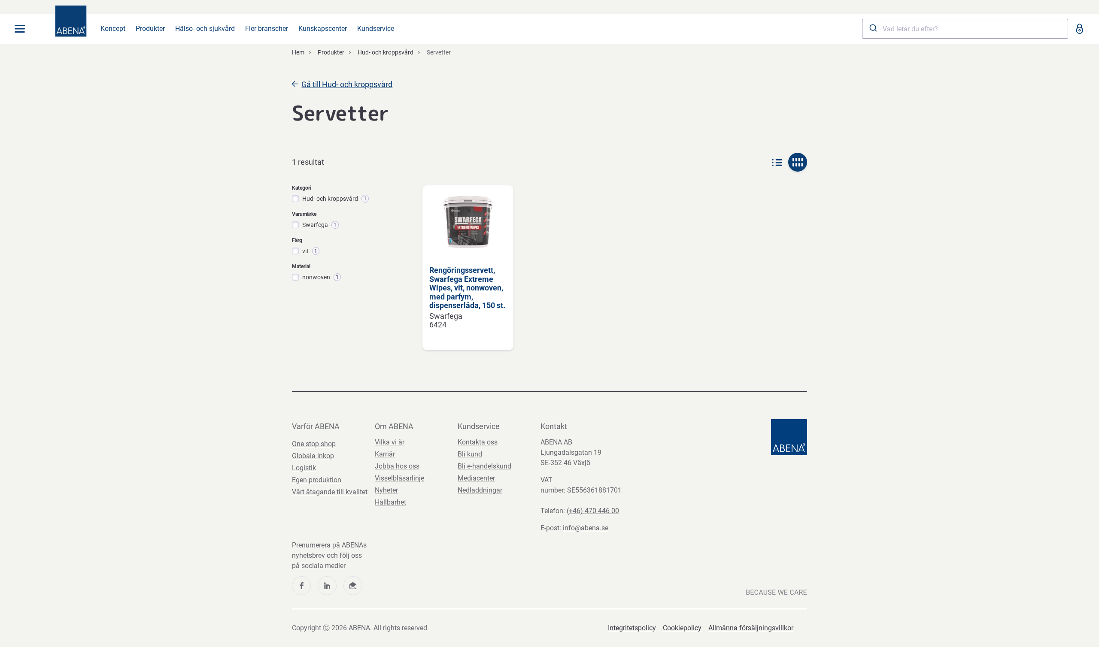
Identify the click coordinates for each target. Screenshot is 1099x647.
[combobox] (965, 29)
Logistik (304, 468)
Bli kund (470, 454)
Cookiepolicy (682, 628)
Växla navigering (19, 28)
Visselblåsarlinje (399, 478)
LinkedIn (327, 585)
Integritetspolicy (632, 628)
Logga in (1079, 28)
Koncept (112, 28)
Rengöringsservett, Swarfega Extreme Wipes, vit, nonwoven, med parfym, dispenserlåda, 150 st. (467, 288)
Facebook (301, 585)
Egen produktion (316, 480)
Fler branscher (266, 28)
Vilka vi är (389, 442)
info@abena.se (585, 528)
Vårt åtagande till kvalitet (329, 492)
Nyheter (386, 490)
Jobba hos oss (397, 466)
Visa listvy (777, 162)
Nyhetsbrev (352, 585)
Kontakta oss (478, 442)
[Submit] (872, 28)
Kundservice (375, 28)
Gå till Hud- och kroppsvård (346, 84)
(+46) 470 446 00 (593, 511)
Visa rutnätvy (797, 162)
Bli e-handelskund (484, 466)
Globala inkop (313, 456)
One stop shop (314, 444)
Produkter (150, 28)
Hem (298, 52)
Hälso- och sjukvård (205, 28)
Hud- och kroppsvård (385, 52)
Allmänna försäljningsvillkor (750, 628)
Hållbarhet (390, 502)
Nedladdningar (480, 490)
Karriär (385, 454)
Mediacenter (476, 478)
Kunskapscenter (322, 28)
